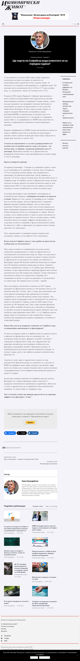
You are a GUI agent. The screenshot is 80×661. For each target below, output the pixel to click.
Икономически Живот (38, 532)
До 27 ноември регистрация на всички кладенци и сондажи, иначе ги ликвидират (21, 568)
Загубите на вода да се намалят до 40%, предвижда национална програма (44, 603)
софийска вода (12, 447)
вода (7, 447)
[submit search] (78, 24)
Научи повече (44, 657)
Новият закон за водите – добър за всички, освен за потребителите (14, 553)
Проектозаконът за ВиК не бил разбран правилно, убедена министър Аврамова (44, 553)
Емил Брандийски (44, 51)
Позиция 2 (46, 57)
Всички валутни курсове (65, 145)
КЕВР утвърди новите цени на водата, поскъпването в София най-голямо (44, 528)
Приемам (34, 657)
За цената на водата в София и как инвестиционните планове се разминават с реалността (16, 528)
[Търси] (52, 24)
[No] (77, 655)
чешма (19, 447)
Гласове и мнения (36, 57)
